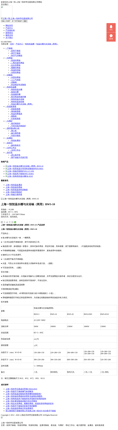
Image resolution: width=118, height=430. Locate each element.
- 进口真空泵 (15, 155)
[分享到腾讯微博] (10, 222)
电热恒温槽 (29, 44)
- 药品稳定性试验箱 (18, 85)
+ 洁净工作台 (11, 148)
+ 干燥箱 (9, 48)
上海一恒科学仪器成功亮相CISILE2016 (21, 389)
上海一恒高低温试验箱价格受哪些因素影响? (23, 394)
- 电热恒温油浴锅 (17, 102)
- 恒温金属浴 (15, 140)
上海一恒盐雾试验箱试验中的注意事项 (21, 401)
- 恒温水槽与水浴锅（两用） (21, 104)
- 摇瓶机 (13, 116)
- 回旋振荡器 (15, 109)
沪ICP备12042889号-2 (68, 415)
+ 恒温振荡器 (11, 106)
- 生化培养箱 (15, 65)
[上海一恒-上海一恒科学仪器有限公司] (17, 18)
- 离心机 (13, 131)
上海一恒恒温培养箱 (14, 187)
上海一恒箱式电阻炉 (14, 192)
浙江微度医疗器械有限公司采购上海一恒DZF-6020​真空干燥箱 (31, 411)
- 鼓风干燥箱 (15, 51)
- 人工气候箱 (15, 80)
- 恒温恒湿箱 (15, 70)
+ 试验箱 (9, 75)
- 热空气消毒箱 (16, 55)
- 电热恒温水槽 (16, 89)
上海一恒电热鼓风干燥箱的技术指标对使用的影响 (26, 399)
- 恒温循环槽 (15, 94)
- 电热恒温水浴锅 (17, 99)
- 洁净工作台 (15, 150)
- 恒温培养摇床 (16, 114)
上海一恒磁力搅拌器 (14, 194)
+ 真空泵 (9, 153)
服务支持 (9, 35)
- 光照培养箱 (15, 72)
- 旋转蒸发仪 (15, 145)
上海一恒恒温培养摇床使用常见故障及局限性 (24, 396)
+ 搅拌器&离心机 (12, 128)
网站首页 (9, 25)
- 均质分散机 (15, 136)
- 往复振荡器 (15, 119)
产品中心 (9, 28)
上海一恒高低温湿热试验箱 (17, 190)
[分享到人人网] (12, 222)
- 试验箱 (13, 82)
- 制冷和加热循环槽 (18, 97)
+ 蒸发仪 (9, 143)
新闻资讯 (9, 33)
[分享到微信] (15, 222)
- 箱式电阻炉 (15, 123)
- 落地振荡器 (15, 111)
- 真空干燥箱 (15, 53)
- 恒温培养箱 (15, 60)
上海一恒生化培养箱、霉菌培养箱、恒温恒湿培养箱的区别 (29, 403)
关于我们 (9, 38)
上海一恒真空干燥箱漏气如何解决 (19, 391)
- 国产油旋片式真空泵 (19, 157)
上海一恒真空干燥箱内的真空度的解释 (21, 406)
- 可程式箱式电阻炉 (18, 126)
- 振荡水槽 (14, 92)
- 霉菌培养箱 (15, 68)
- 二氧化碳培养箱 (17, 63)
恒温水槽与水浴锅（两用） (47, 44)
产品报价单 (10, 30)
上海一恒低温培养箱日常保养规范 (19, 408)
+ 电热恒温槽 (11, 87)
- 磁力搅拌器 (15, 133)
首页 (12, 44)
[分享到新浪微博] (7, 222)
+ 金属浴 (9, 138)
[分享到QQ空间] (5, 222)
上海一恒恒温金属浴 (14, 185)
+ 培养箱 (9, 58)
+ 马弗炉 (9, 121)
